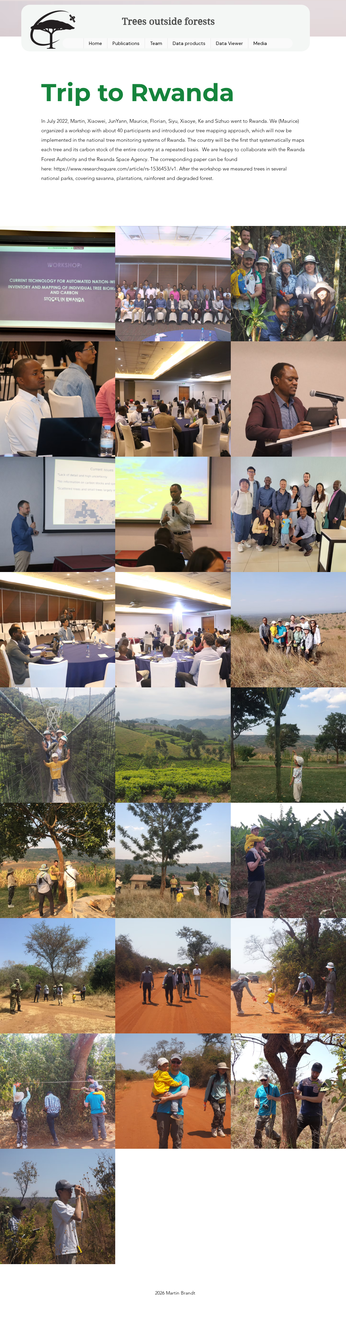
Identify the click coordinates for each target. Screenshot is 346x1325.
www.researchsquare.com (98, 168)
